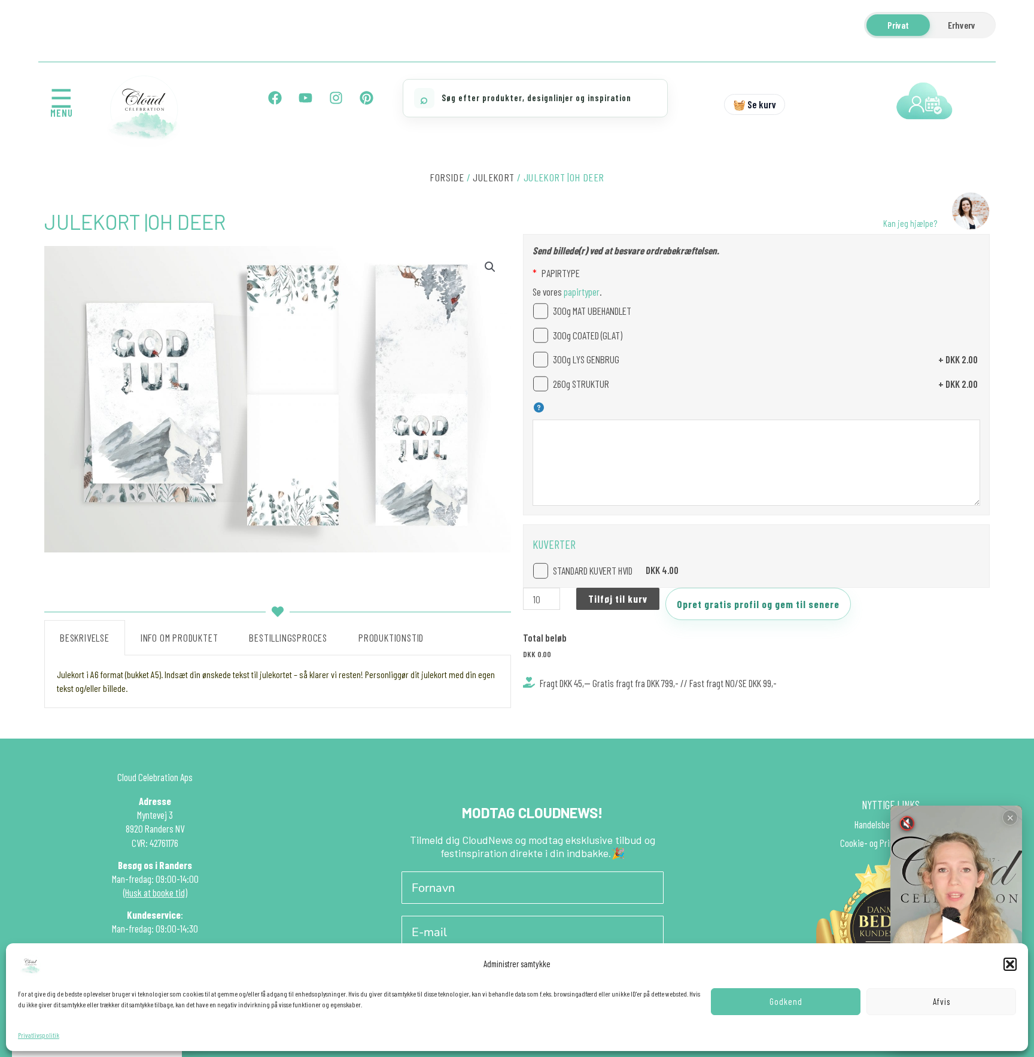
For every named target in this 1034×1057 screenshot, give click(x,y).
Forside (447, 177)
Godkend (786, 1001)
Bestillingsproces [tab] (288, 637)
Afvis (941, 1001)
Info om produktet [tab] (179, 637)
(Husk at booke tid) (155, 892)
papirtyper (581, 291)
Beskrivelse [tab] (85, 637)
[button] (1010, 964)
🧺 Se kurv (754, 104)
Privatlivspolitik (38, 1035)
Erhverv (961, 25)
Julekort (493, 177)
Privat (898, 25)
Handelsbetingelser (887, 824)
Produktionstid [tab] (391, 637)
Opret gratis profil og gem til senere (758, 604)
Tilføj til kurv (617, 599)
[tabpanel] (277, 681)
